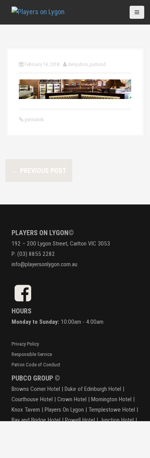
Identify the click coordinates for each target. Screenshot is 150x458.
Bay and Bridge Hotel (36, 420)
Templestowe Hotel (111, 409)
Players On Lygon (64, 409)
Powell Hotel (80, 420)
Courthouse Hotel (32, 399)
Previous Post (39, 170)
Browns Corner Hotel (36, 389)
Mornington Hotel (111, 399)
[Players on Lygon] (38, 11)
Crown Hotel (72, 399)
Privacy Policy (25, 344)
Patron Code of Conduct (36, 364)
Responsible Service (32, 354)
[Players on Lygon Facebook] (23, 297)
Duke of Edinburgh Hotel (93, 389)
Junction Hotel (117, 420)
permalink (33, 119)
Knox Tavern (26, 409)
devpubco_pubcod (87, 64)
